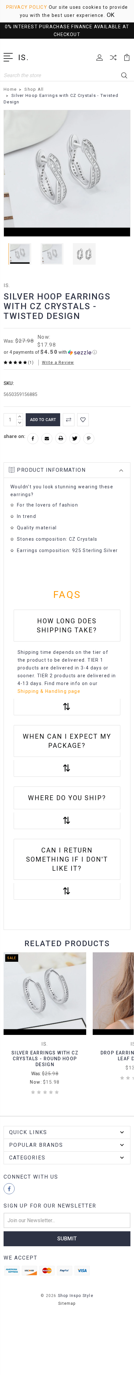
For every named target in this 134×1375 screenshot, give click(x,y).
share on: (14, 436)
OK (110, 14)
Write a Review (58, 362)
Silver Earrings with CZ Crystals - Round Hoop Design (44, 1058)
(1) (31, 362)
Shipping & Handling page (49, 691)
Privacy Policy (26, 7)
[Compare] (113, 59)
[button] (50, 352)
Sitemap (66, 1303)
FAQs (67, 594)
